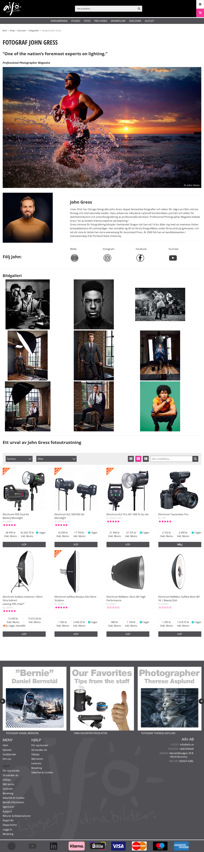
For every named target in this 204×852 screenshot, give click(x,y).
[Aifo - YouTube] (34, 846)
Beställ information (13, 802)
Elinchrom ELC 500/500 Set (69, 514)
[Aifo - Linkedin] (55, 846)
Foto (87, 21)
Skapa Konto (10, 824)
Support (7, 811)
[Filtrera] (195, 459)
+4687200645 (186, 749)
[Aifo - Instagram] (13, 846)
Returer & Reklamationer (17, 816)
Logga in (7, 829)
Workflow (118, 21)
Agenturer (8, 806)
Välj (179, 544)
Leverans (8, 788)
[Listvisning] (131, 459)
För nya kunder (11, 770)
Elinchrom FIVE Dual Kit (16, 514)
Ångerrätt (8, 820)
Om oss (7, 759)
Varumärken (59, 21)
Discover (135, 21)
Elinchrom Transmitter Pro (173, 514)
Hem (5, 745)
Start (4, 30)
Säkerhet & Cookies (13, 797)
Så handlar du (10, 775)
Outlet (149, 21)
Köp (24, 544)
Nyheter (7, 750)
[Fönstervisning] (138, 459)
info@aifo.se (187, 744)
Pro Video (100, 21)
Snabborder (9, 754)
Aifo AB (188, 739)
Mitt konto (8, 784)
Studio (75, 21)
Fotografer (34, 30)
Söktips (7, 779)
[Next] (201, 701)
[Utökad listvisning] (146, 459)
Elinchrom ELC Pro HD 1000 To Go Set (127, 514)
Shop (12, 30)
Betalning (8, 793)
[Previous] (2, 701)
